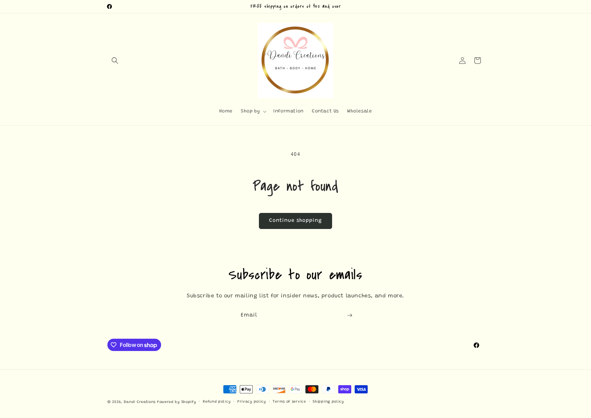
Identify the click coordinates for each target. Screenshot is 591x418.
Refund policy (217, 402)
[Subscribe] (349, 315)
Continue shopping (295, 220)
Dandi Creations (140, 402)
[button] (114, 60)
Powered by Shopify (176, 402)
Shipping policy (328, 402)
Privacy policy (251, 402)
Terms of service (289, 402)
